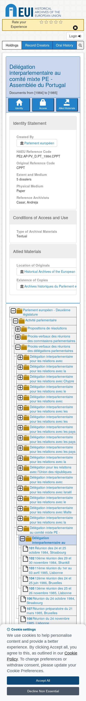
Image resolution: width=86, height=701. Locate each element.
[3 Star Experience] (51, 22)
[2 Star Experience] (46, 22)
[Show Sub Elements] (17, 329)
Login (73, 36)
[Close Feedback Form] (75, 27)
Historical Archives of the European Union (53, 271)
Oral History (64, 45)
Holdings (12, 45)
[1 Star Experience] (42, 22)
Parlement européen (39, 143)
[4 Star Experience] (56, 22)
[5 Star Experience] (61, 22)
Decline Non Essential (43, 691)
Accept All (43, 680)
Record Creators (37, 45)
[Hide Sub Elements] (13, 311)
